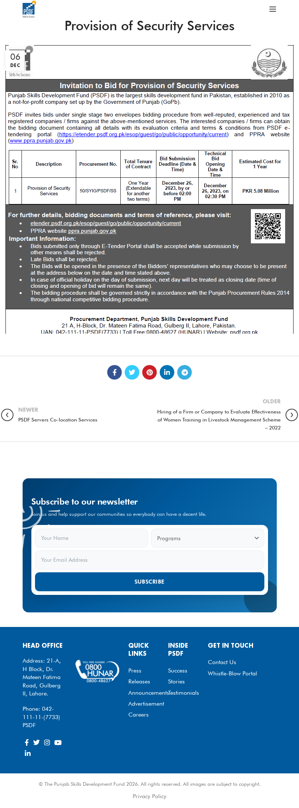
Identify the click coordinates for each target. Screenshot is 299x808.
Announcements (148, 692)
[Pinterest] (149, 372)
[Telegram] (184, 372)
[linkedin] (167, 372)
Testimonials (183, 692)
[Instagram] (47, 742)
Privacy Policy (149, 796)
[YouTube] (58, 742)
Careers (138, 714)
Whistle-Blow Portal (232, 673)
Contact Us (222, 662)
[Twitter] (132, 372)
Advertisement (146, 703)
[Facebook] (114, 372)
